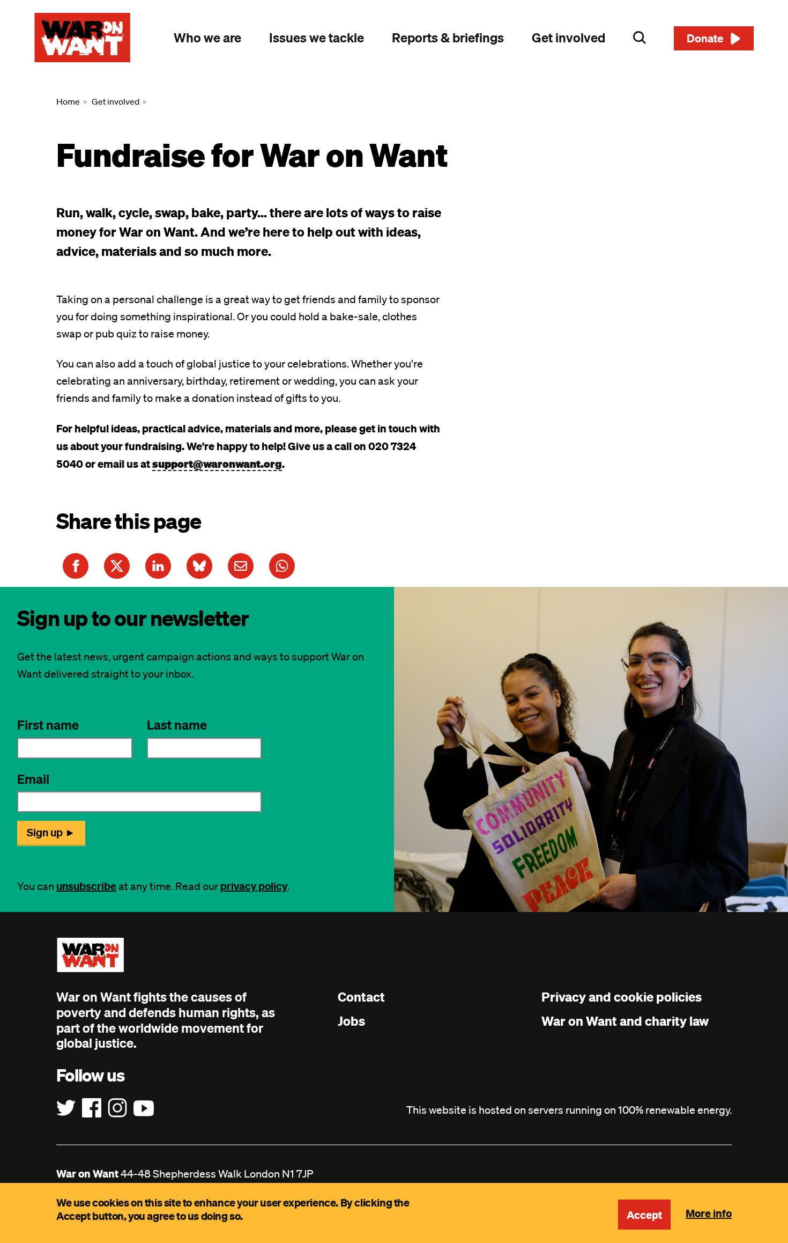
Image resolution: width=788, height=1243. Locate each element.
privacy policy (253, 886)
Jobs (351, 1021)
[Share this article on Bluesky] (199, 566)
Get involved (568, 38)
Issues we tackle (316, 38)
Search (639, 38)
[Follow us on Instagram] (117, 1108)
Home (68, 101)
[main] (394, 331)
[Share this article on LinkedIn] (158, 566)
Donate (705, 38)
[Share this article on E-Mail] (241, 566)
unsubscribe (86, 886)
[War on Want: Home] (82, 37)
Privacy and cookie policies (621, 997)
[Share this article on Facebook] (75, 566)
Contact (361, 997)
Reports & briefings (448, 38)
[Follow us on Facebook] (91, 1108)
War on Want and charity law (625, 1021)
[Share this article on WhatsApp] (282, 566)
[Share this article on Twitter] (117, 566)
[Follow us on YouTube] (143, 1108)
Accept (644, 1214)
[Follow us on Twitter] (66, 1108)
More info (709, 1213)
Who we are (207, 38)
